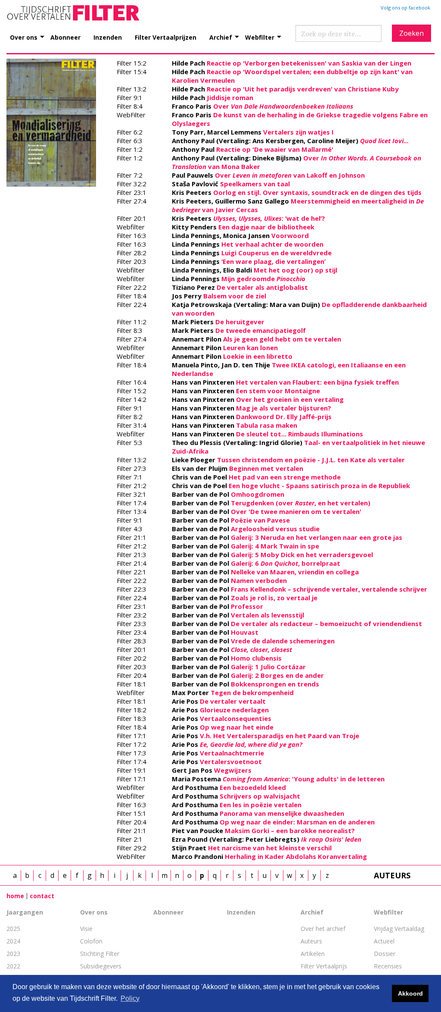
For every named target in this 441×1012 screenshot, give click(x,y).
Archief (220, 37)
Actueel (384, 941)
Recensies (388, 966)
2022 (13, 966)
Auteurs (311, 941)
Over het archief (323, 928)
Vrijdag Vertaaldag (399, 928)
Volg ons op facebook (405, 7)
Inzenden (107, 37)
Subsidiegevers (100, 966)
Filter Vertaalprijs (324, 966)
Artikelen (313, 953)
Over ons (23, 37)
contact (42, 896)
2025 (13, 928)
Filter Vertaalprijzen (165, 37)
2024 (13, 941)
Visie (86, 928)
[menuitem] (30, 33)
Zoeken (411, 33)
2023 (13, 953)
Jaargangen (24, 912)
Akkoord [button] (410, 993)
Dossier (384, 953)
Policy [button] (130, 998)
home (15, 896)
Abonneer (65, 37)
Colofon (91, 941)
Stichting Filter (99, 953)
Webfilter (259, 37)
